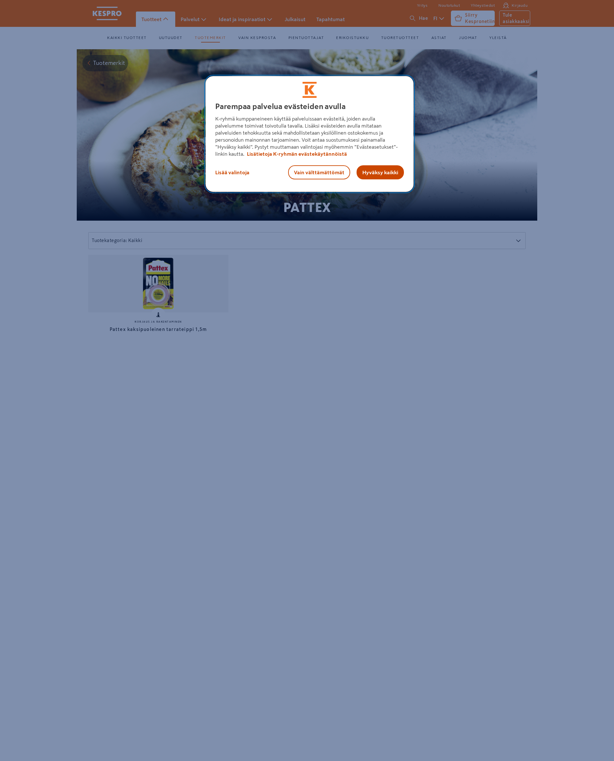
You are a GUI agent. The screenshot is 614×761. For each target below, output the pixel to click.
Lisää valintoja (232, 172)
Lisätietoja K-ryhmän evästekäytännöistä (296, 153)
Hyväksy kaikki (380, 172)
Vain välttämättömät (319, 172)
